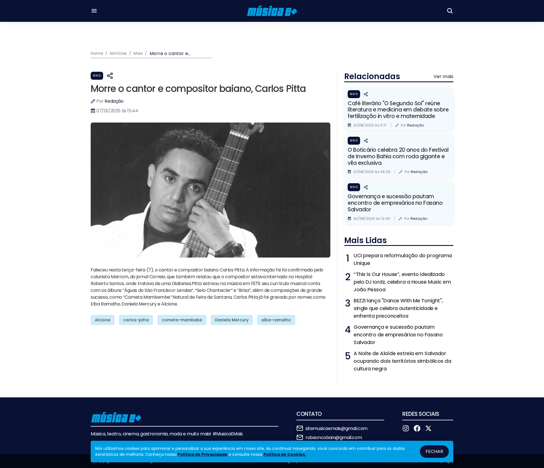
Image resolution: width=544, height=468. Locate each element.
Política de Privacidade (203, 454)
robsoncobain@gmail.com (333, 437)
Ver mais (443, 76)
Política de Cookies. (285, 454)
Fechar (434, 451)
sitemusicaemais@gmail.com (336, 428)
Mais (97, 75)
